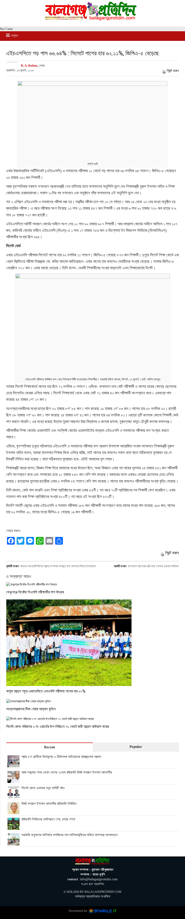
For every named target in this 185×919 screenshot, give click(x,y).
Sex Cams (6, 29)
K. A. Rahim (29, 65)
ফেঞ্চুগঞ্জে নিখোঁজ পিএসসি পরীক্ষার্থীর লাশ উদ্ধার (35, 591)
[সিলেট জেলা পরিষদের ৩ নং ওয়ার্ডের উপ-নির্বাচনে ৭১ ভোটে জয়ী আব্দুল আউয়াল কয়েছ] (92, 718)
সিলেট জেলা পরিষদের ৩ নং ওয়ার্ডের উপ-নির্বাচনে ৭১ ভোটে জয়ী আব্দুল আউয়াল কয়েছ (57, 726)
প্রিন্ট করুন (173, 71)
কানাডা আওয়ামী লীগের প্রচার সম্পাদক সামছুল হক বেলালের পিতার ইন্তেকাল (58, 566)
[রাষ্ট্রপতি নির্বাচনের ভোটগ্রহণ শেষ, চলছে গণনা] (13, 827)
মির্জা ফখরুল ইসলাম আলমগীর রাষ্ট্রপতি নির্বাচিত (48, 804)
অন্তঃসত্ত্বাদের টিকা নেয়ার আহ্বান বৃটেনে (31, 708)
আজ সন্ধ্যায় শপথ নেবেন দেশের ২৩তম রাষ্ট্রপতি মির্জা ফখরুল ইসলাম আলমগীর (66, 772)
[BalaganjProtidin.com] (91, 19)
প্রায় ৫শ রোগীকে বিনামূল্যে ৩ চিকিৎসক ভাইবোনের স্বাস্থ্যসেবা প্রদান (61, 757)
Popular (136, 747)
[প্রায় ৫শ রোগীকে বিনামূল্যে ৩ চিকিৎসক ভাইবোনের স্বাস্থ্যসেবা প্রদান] (13, 765)
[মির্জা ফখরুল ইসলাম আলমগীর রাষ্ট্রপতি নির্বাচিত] (13, 811)
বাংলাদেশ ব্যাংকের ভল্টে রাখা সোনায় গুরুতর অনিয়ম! (153, 566)
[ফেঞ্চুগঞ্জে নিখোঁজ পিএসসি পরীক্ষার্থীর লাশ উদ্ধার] (92, 584)
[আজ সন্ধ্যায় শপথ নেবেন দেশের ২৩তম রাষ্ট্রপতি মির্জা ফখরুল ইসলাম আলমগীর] (13, 780)
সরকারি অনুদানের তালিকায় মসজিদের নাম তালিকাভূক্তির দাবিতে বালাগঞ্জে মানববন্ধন (69, 835)
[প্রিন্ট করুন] (164, 71)
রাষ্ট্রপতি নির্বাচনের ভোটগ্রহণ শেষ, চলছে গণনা (48, 819)
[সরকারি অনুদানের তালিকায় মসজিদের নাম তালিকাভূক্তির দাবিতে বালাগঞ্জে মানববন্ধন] (13, 843)
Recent (49, 747)
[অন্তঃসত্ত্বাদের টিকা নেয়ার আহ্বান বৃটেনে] (92, 701)
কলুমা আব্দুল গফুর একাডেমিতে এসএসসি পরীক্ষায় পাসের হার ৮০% (45, 690)
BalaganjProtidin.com (103, 892)
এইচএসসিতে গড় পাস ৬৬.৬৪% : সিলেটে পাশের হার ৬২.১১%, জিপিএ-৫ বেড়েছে (82, 53)
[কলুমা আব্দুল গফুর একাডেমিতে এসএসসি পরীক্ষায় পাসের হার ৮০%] (92, 642)
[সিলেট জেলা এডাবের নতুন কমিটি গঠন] (13, 796)
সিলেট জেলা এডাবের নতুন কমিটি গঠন (43, 788)
